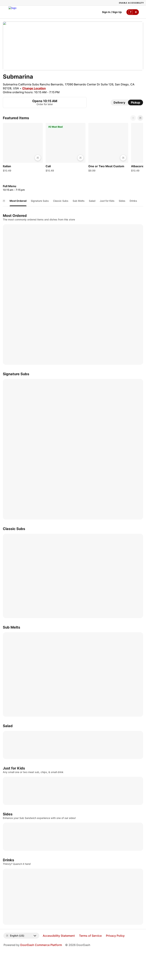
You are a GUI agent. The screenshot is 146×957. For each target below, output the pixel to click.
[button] (23, 148)
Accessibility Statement (59, 935)
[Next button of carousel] (140, 118)
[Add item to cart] (38, 158)
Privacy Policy (115, 935)
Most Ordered (18, 200)
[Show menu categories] (4, 201)
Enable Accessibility (131, 2)
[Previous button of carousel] (133, 118)
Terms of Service (90, 935)
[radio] (119, 102)
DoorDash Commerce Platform (41, 945)
